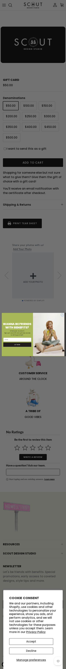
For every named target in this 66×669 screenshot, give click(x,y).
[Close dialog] (62, 314)
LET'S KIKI (17, 344)
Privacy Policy (36, 632)
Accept (31, 641)
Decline (31, 651)
